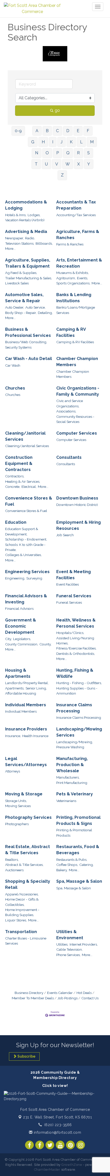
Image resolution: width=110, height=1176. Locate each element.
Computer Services (76, 433)
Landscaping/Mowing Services (79, 732)
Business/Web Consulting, (26, 342)
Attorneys (12, 771)
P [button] (57, 152)
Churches (15, 388)
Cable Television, (69, 949)
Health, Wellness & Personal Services (76, 623)
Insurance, (13, 736)
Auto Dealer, (14, 307)
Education (15, 522)
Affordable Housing (20, 693)
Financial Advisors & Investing (26, 598)
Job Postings (68, 998)
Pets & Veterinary (74, 794)
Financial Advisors (19, 608)
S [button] (88, 152)
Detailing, (45, 313)
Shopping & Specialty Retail (27, 884)
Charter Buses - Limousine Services (25, 940)
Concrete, (12, 487)
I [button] (52, 142)
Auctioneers (14, 870)
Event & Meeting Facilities (73, 574)
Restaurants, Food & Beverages (77, 849)
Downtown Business (77, 498)
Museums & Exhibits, (72, 273)
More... (10, 248)
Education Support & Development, (21, 531)
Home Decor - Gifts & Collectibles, (22, 901)
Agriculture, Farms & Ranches (77, 234)
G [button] (32, 142)
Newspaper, (14, 238)
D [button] (67, 130)
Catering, (86, 865)
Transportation (21, 931)
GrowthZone (71, 1165)
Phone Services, (68, 955)
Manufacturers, (68, 777)
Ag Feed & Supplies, (21, 273)
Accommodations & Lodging (26, 205)
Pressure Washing (70, 747)
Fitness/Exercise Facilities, (76, 648)
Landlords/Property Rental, (27, 683)
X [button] (78, 164)
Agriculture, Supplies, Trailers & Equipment (27, 263)
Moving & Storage (23, 794)
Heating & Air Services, (22, 481)
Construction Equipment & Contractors (18, 463)
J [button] (61, 142)
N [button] (36, 152)
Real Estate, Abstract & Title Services (27, 849)
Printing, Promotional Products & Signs (78, 820)
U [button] (46, 164)
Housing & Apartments (17, 673)
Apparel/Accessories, (22, 894)
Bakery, (62, 870)
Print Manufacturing (71, 783)
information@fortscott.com (56, 1132)
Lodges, (34, 215)
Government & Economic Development (20, 626)
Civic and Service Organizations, (69, 403)
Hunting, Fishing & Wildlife (74, 673)
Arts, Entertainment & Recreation (79, 263)
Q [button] (68, 152)
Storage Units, (16, 801)
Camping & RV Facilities (71, 332)
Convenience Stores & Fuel (28, 501)
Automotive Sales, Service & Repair (24, 297)
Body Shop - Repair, (21, 313)
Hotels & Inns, (15, 215)
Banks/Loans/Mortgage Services (75, 309)
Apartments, (14, 688)
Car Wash (12, 365)
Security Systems (18, 347)
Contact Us (89, 998)
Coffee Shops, (67, 865)
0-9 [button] (18, 130)
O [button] (47, 152)
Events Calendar (60, 993)
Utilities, (62, 944)
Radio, (30, 238)
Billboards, (44, 243)
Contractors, (14, 476)
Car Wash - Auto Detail (28, 358)
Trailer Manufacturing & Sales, (28, 278)
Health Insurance (35, 736)
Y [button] (88, 164)
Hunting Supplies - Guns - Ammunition (76, 690)
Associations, (66, 411)
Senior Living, (36, 688)
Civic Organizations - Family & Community (77, 391)
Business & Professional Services (28, 332)
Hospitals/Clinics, (70, 633)
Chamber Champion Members (77, 361)
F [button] (88, 130)
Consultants (69, 457)
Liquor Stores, (16, 920)
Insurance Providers (26, 729)
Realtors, (12, 859)
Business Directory (29, 993)
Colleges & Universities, (23, 555)
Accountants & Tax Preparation (76, 205)
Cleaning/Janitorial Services (25, 436)
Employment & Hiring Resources (78, 525)
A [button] (37, 130)
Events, (82, 278)
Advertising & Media (26, 231)
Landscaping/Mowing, (74, 742)
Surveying (34, 578)
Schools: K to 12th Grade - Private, (25, 547)
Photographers (17, 824)
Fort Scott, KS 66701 (57, 1117)
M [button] (92, 142)
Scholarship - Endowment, (26, 539)
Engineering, (15, 578)
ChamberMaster (47, 1169)
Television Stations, (19, 243)
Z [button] (62, 175)
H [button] (43, 142)
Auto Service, (35, 307)
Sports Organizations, (73, 283)
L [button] (81, 142)
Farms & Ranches (69, 244)
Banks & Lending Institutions (73, 297)
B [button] (47, 130)
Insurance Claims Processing (74, 707)
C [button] (57, 130)
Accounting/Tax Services (76, 215)
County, (45, 644)
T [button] (36, 164)
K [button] (71, 142)
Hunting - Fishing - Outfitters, (79, 683)
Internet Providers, (84, 944)
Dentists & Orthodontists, (75, 654)
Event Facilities (67, 584)
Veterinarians (66, 801)
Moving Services (18, 806)
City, (8, 639)
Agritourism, (66, 278)
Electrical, (29, 487)
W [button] (67, 164)
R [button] (78, 152)
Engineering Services (27, 571)
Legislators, (22, 639)
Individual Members (25, 704)
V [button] (56, 164)
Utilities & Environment (69, 934)
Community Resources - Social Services (75, 419)
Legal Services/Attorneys (26, 761)
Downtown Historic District (77, 505)
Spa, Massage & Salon (79, 881)
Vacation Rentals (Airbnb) (25, 220)
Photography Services (28, 817)
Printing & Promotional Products (74, 832)
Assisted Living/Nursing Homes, (75, 640)
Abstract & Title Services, (24, 865)
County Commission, (21, 644)
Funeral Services (73, 595)
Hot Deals (84, 993)
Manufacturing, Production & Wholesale (72, 764)
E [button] (78, 130)
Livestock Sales (17, 283)
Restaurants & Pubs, (71, 859)
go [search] (57, 110)
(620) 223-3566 (58, 1125)
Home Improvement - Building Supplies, (22, 912)
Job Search (65, 535)
